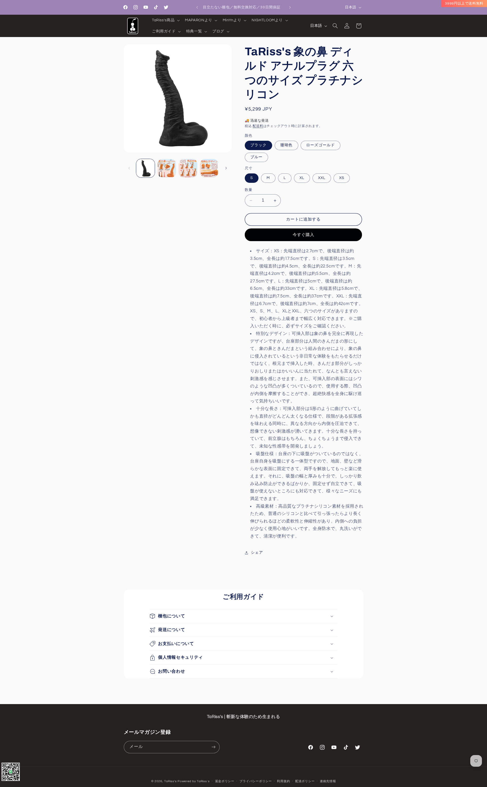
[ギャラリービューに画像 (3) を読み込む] (167, 168)
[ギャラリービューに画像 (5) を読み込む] (209, 168)
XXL (321, 178)
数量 (248, 190)
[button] (165, 20)
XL (302, 178)
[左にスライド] (129, 168)
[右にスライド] (226, 168)
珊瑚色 (286, 145)
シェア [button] (257, 553)
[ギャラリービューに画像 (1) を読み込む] (145, 168)
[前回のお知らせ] (197, 7)
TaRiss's (170, 781)
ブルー (256, 157)
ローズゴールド (320, 145)
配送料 (258, 126)
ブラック (258, 145)
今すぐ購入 (303, 235)
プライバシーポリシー (255, 781)
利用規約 (283, 781)
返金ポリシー (224, 781)
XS (341, 178)
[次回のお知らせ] (289, 7)
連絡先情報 (328, 781)
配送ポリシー (305, 781)
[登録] (213, 747)
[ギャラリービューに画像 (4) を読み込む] (188, 168)
